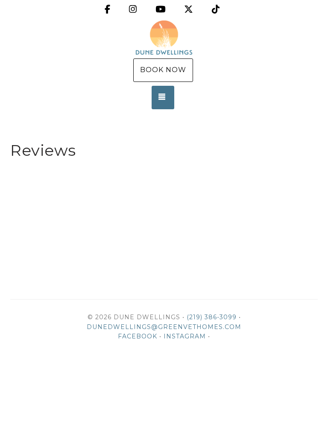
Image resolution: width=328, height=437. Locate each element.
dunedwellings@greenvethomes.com (164, 327)
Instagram (185, 336)
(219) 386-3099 (212, 317)
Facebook (137, 336)
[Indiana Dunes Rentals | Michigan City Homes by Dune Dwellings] (164, 37)
